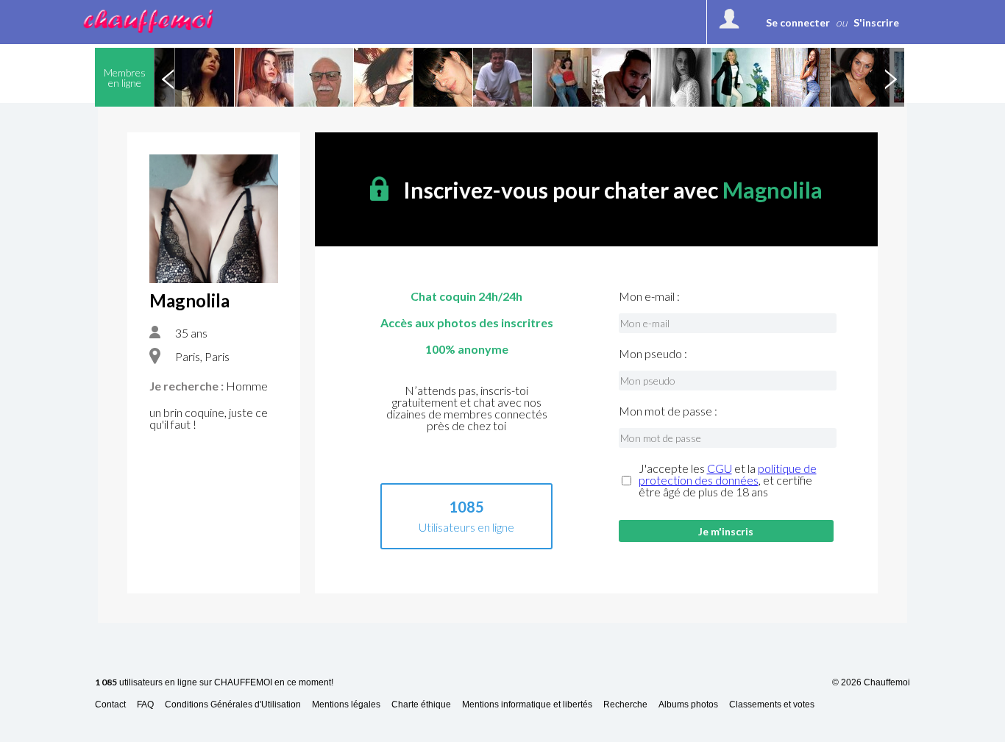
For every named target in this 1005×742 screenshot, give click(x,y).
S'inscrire (876, 22)
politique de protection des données (728, 474)
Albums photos (688, 705)
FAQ (145, 705)
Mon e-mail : (649, 296)
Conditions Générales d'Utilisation (233, 705)
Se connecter (798, 22)
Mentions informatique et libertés (527, 705)
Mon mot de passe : (668, 411)
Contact (110, 705)
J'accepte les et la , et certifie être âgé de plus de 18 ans (728, 480)
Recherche (625, 705)
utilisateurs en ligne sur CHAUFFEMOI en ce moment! (214, 683)
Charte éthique (421, 705)
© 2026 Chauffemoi (871, 682)
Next (890, 77)
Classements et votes (771, 705)
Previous (168, 77)
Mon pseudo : (653, 354)
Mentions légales (346, 705)
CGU (719, 468)
